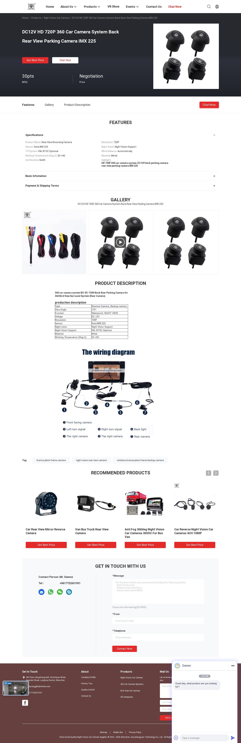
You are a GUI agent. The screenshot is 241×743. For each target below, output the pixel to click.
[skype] (69, 592)
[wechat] (60, 592)
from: (117, 614)
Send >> (168, 718)
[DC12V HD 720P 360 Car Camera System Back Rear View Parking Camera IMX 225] (186, 56)
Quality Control (88, 690)
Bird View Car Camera (130, 691)
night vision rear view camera (91, 460)
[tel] (78, 592)
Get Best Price (35, 60)
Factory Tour (86, 683)
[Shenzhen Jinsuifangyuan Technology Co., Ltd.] (32, 6)
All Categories (126, 697)
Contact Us (86, 696)
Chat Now (65, 60)
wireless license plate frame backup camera (140, 460)
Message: (119, 575)
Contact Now (124, 648)
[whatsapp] (51, 592)
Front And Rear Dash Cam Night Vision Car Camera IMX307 (92, 533)
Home (25, 18)
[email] (41, 592)
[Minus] (233, 666)
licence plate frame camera (51, 460)
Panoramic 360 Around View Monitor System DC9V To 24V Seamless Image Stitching (145, 533)
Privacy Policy (135, 732)
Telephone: (120, 630)
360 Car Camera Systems (131, 684)
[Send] (232, 737)
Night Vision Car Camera (56, 18)
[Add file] (176, 737)
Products (36, 18)
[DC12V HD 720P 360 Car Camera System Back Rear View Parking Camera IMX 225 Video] (120, 242)
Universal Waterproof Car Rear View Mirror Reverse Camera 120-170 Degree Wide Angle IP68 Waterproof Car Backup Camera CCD (46, 537)
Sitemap (103, 732)
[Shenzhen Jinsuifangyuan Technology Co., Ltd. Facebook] (25, 703)
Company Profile (88, 677)
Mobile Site (118, 732)
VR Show (113, 6)
